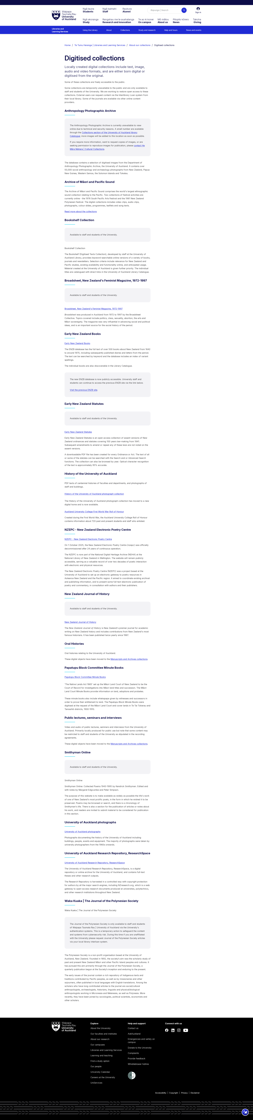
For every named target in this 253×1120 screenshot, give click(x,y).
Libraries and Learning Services (60, 30)
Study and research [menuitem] (146, 30)
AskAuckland (134, 1033)
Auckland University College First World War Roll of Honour (94, 511)
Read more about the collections (81, 211)
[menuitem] (88, 10)
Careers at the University (103, 1077)
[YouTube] (185, 1030)
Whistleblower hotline (138, 1064)
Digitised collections (164, 45)
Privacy (184, 1093)
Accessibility (160, 1093)
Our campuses (98, 1044)
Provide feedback (136, 1058)
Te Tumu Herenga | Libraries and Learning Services (99, 45)
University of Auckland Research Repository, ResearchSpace (95, 862)
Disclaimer (195, 1093)
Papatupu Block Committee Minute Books (85, 677)
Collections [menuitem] (125, 30)
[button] (198, 10)
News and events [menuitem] (193, 30)
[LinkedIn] (173, 1030)
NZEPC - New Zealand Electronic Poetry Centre (88, 539)
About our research (100, 1039)
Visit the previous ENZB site (83, 390)
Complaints (133, 1053)
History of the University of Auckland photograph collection (94, 494)
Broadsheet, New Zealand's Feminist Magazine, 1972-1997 (94, 308)
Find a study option (100, 1061)
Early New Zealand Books (77, 343)
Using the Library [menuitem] (90, 30)
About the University (101, 1028)
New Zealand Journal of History (80, 622)
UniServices (96, 1082)
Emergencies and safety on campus (141, 1040)
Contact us (133, 1028)
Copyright (173, 1093)
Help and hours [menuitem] (170, 30)
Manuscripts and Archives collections (129, 659)
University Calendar (100, 1072)
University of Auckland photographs (82, 831)
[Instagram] (179, 1030)
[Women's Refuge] (132, 1078)
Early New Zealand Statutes (78, 432)
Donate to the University (140, 1047)
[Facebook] (167, 1030)
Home (67, 45)
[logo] (64, 15)
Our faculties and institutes (104, 1033)
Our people (96, 1066)
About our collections (139, 45)
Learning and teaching (102, 1055)
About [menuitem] (109, 30)
